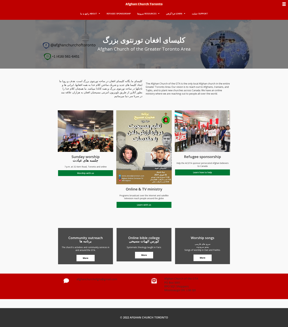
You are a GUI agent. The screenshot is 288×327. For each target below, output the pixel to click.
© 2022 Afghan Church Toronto (144, 317)
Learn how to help (202, 172)
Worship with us (85, 173)
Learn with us (144, 204)
